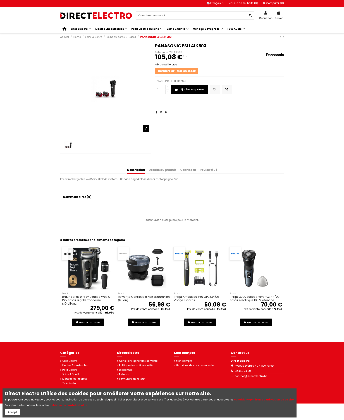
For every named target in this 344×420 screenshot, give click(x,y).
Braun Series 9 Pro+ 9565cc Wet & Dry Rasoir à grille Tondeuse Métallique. (86, 300)
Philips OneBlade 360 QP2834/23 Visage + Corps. (196, 298)
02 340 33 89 (243, 371)
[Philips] (179, 253)
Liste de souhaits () (245, 3)
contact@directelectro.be (251, 376)
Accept (12, 412)
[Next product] (283, 37)
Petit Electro (69, 370)
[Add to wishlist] (215, 89)
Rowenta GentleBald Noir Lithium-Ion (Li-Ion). (144, 298)
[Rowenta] (123, 253)
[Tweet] (161, 112)
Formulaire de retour (132, 379)
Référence (161, 52)
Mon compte (184, 361)
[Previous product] (281, 37)
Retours (124, 374)
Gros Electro (69, 361)
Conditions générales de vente (138, 361)
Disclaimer (125, 370)
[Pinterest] (166, 112)
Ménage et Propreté (74, 379)
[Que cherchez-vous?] (250, 15)
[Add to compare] (227, 89)
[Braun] (67, 253)
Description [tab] (136, 170)
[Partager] (156, 112)
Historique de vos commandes (195, 365)
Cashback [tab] (188, 170)
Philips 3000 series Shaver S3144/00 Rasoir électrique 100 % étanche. (255, 298)
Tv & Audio (69, 383)
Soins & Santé (71, 374)
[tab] (208, 170)
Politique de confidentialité (136, 365)
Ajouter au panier (192, 89)
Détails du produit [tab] (162, 170)
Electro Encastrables (75, 365)
